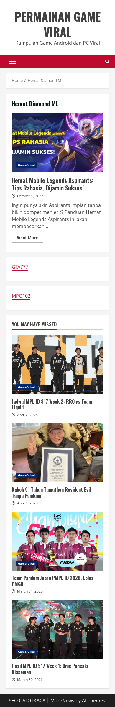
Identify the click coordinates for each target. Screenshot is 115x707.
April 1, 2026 (27, 503)
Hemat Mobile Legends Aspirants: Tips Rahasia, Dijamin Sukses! (57, 142)
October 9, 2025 (30, 195)
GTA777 (20, 267)
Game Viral (26, 165)
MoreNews (62, 700)
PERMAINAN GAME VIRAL (58, 24)
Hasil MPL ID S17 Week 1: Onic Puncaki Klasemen (57, 629)
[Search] (107, 61)
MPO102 (21, 296)
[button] (12, 61)
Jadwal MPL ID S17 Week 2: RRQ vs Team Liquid (57, 364)
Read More (30, 238)
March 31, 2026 (30, 591)
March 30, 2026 (30, 679)
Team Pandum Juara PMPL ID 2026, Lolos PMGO (57, 541)
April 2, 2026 (27, 414)
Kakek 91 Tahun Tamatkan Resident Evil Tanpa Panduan (57, 452)
